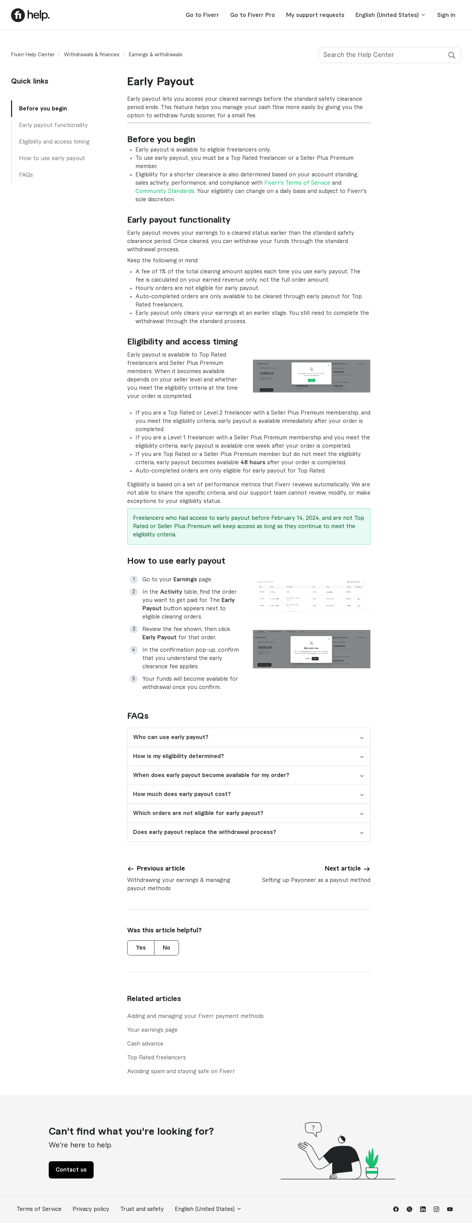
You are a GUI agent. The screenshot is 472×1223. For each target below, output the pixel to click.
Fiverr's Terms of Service (297, 183)
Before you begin (43, 108)
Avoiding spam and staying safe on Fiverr (181, 1071)
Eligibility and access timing (54, 142)
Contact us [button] (71, 1170)
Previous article (161, 868)
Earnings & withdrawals (155, 54)
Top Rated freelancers (156, 1057)
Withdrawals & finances (92, 54)
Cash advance (145, 1044)
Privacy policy (91, 1209)
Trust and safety (142, 1209)
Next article (343, 868)
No (166, 948)
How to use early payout (52, 158)
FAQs (26, 175)
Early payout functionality (53, 125)
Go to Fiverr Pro (252, 15)
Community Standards (164, 191)
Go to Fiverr (202, 15)
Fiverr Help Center (33, 54)
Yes (141, 948)
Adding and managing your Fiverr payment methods (195, 1016)
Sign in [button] (446, 15)
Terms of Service (39, 1209)
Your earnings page (152, 1030)
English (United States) (388, 15)
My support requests (315, 15)
